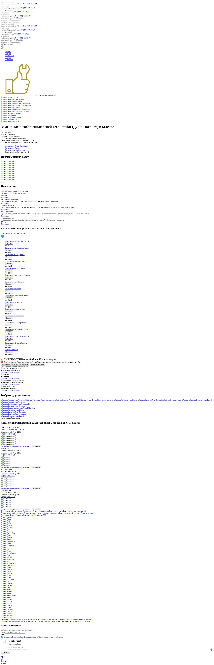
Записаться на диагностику (48, 619)
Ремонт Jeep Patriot (12, 148)
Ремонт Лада (6, 551)
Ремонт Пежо (6, 571)
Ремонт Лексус (6, 555)
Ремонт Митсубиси (8, 563)
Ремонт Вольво (6, 527)
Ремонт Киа (5, 549)
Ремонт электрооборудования (19, 105)
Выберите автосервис (9, 630)
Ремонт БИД (5, 521)
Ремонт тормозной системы (18, 111)
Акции (8, 58)
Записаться (5, 197)
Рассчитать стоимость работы (12, 619)
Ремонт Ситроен (7, 583)
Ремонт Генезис (7, 531)
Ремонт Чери (6, 607)
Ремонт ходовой (14, 107)
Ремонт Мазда (6, 557)
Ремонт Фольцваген (8, 595)
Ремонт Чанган (6, 605)
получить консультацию (20, 364)
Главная (8, 52)
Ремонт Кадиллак (7, 545)
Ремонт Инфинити (8, 541)
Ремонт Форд (6, 597)
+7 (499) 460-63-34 (28, 8)
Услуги (8, 54)
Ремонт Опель (6, 569)
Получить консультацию (10, 22)
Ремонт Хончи (6, 603)
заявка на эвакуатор (37, 364)
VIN (2, 634)
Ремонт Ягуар (6, 613)
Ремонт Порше (6, 573)
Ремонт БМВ (6, 523)
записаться (36, 446)
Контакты (9, 60)
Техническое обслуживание (45, 95)
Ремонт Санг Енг (7, 579)
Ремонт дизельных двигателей (19, 103)
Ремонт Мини (6, 561)
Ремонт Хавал (6, 599)
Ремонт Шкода (6, 611)
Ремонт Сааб (6, 577)
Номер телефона (7, 632)
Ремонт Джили (6, 537)
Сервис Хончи (6, 617)
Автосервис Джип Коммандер (16, 146)
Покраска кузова (14, 113)
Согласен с (21, 637)
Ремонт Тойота (6, 591)
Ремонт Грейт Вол (8, 533)
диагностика (6, 364)
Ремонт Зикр (6, 539)
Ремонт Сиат (6, 581)
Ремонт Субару (6, 585)
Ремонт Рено (6, 575)
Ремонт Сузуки (6, 587)
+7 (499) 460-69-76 (22, 12)
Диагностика (13, 97)
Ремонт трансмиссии (16, 99)
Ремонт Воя (5, 529)
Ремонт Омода (6, 567)
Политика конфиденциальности (13, 621)
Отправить (5, 652)
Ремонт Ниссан (7, 565)
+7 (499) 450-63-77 (24, 16)
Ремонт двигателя (15, 101)
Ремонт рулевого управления (19, 109)
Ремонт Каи (5, 547)
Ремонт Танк (6, 589)
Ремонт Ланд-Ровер (8, 553)
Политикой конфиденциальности (25, 637)
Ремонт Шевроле (7, 609)
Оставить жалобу (84, 619)
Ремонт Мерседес (7, 559)
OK (2, 657)
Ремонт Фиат (6, 593)
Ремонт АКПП (14, 121)
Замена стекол (13, 119)
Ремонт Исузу (6, 543)
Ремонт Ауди (6, 519)
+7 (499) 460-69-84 (31, 4)
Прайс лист (9, 56)
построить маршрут (8, 446)
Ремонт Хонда (6, 601)
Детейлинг (12, 115)
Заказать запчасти (30, 619)
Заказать (9, 243)
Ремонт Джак (6, 535)
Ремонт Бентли (6, 525)
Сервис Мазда (6, 615)
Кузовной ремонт (15, 117)
